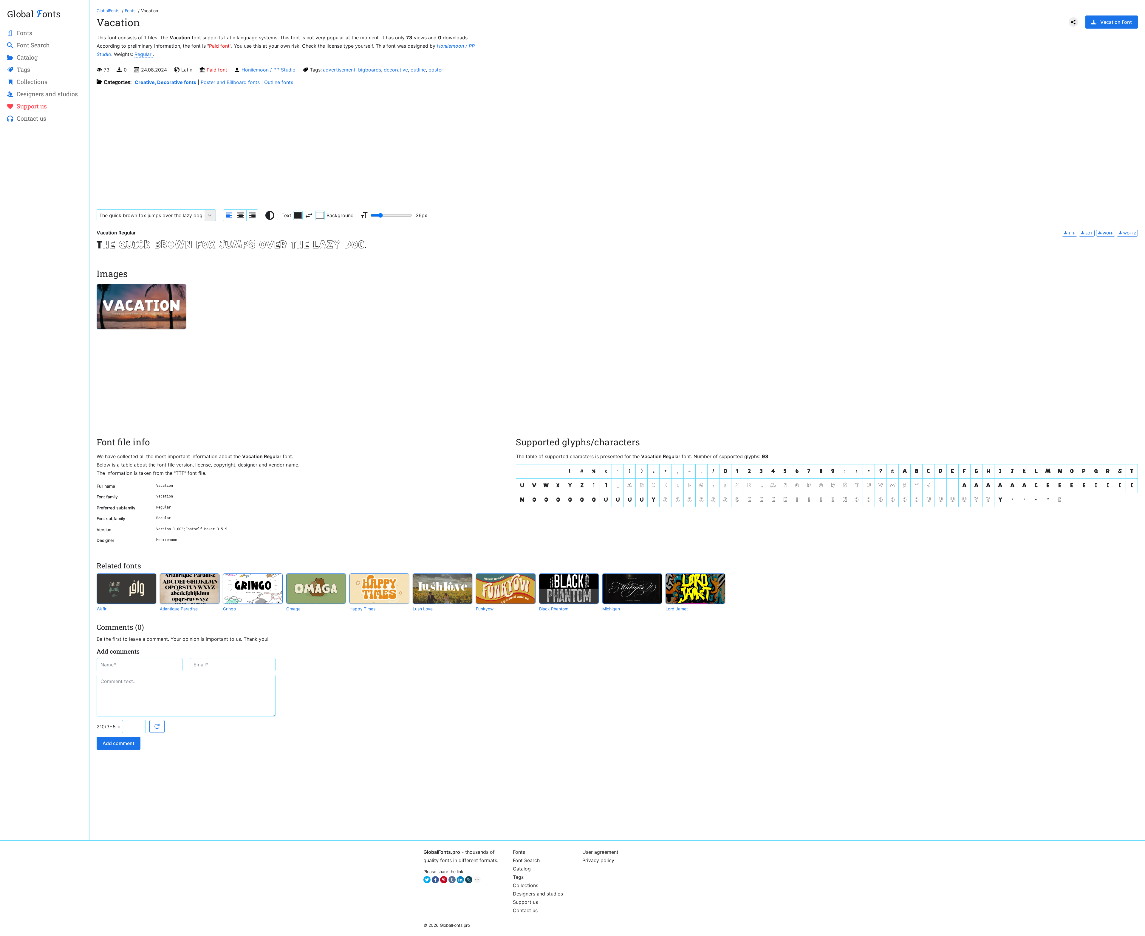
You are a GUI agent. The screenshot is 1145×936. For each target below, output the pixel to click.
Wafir (101, 608)
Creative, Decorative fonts (165, 82)
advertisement (339, 70)
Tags (518, 877)
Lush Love (423, 608)
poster (435, 70)
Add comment (118, 743)
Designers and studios (538, 894)
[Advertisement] (44, 223)
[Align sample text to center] (241, 215)
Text (286, 215)
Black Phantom (553, 608)
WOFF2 (1129, 233)
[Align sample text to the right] (252, 215)
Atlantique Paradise (179, 608)
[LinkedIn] (460, 879)
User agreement (600, 852)
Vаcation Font (1116, 22)
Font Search (526, 860)
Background (340, 215)
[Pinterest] (443, 879)
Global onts (34, 14)
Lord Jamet (677, 608)
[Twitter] (427, 879)
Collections (525, 885)
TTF (1071, 233)
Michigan (611, 608)
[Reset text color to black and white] (269, 215)
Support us (525, 902)
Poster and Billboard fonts (230, 82)
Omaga (293, 608)
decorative (396, 70)
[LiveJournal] (468, 879)
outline (418, 70)
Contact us (525, 910)
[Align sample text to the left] (229, 215)
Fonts (519, 852)
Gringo (229, 608)
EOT (1088, 233)
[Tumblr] (452, 879)
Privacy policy (598, 860)
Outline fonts (278, 82)
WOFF (1107, 233)
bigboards (369, 70)
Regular (143, 54)
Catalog (522, 869)
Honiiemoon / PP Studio (268, 70)
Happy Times (362, 608)
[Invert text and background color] (308, 215)
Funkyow (484, 608)
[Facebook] (435, 879)
